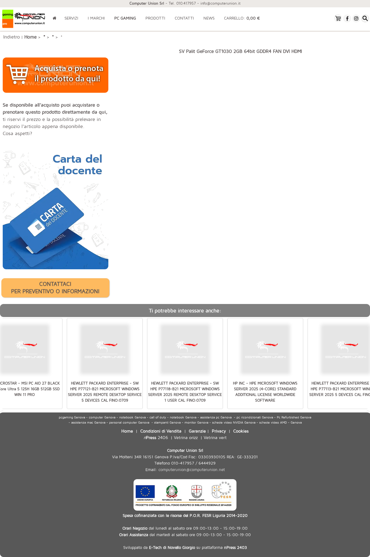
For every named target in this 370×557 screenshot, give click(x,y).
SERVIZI (71, 18)
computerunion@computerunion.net (191, 469)
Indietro (11, 37)
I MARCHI (96, 18)
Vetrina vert (215, 437)
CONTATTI (184, 18)
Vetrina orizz (186, 437)
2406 (156, 437)
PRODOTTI (155, 18)
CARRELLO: (242, 18)
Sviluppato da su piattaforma (185, 547)
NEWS (209, 18)
